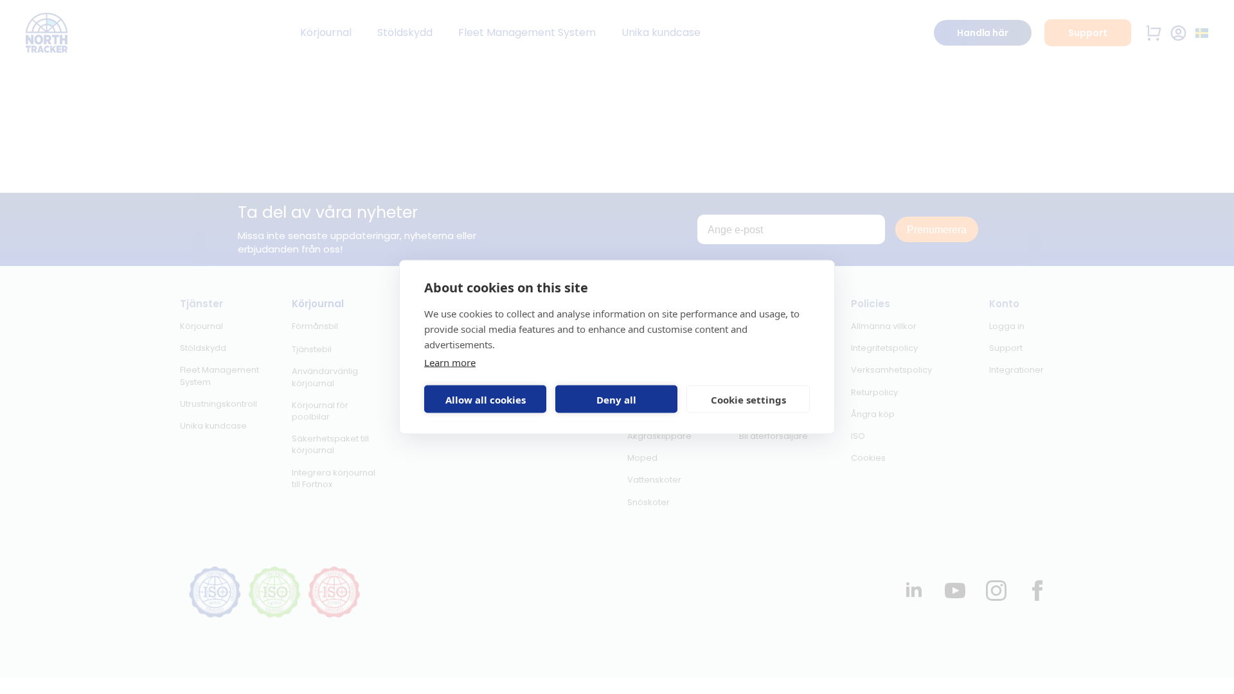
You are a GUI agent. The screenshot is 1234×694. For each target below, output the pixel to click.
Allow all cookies (485, 399)
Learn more (450, 362)
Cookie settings (748, 399)
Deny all (616, 399)
